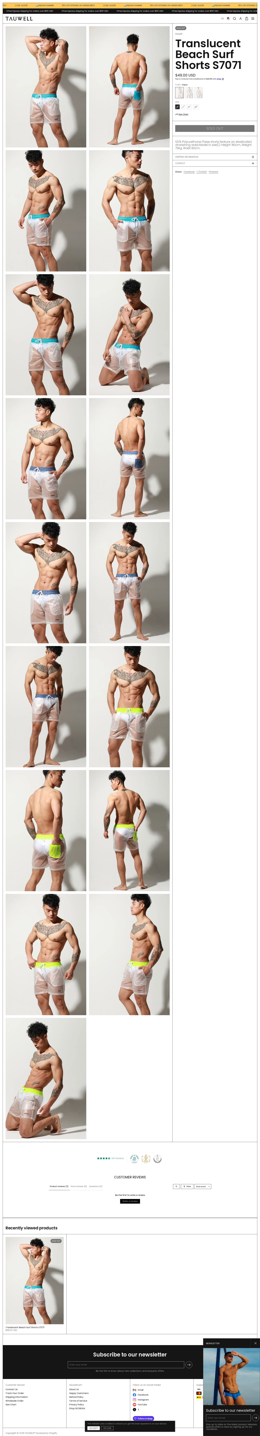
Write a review (130, 1201)
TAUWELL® (30, 1433)
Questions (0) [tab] (95, 1186)
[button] (222, 18)
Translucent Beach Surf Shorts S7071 (34, 1284)
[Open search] (176, 1186)
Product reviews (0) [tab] (59, 1186)
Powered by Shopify (46, 1433)
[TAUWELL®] (19, 19)
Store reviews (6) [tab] (79, 1186)
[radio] (179, 92)
